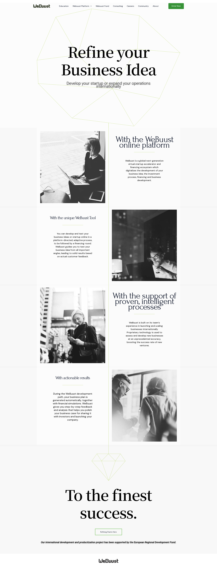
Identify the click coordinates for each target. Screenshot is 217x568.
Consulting (118, 6)
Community (143, 6)
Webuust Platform (81, 6)
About (156, 6)
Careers (130, 6)
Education (64, 6)
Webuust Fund (102, 6)
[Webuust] (41, 6)
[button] (90, 6)
